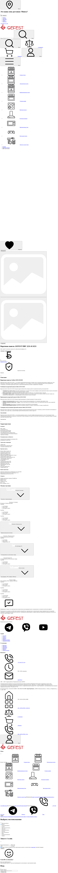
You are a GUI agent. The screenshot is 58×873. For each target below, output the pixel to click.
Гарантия (4, 637)
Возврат (4, 638)
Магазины (5, 19)
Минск (3, 824)
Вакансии (5, 648)
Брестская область (5, 832)
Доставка (4, 18)
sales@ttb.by (20, 679)
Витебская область (5, 830)
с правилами (32, 847)
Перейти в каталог (4, 361)
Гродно (3, 835)
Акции (4, 20)
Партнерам (5, 647)
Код (1, 869)
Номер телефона (3, 870)
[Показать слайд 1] (23, 274)
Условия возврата (23, 805)
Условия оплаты (41, 797)
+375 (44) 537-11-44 (4, 23)
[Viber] (26, 631)
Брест (3, 833)
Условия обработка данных (32, 816)
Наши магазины (47, 797)
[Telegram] (8, 631)
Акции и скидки (6, 650)
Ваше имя (13, 844)
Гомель (3, 826)
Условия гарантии (16, 805)
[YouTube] (43, 631)
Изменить (4, 15)
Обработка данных (6, 640)
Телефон (13, 846)
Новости (4, 649)
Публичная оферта (6, 639)
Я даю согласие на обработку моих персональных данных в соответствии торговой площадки (22, 847)
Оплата (4, 17)
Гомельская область (5, 825)
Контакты (5, 21)
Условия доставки (34, 797)
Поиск (1, 38)
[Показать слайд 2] (23, 320)
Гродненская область (6, 834)
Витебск (3, 831)
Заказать (2, 848)
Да (1, 15)
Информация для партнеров (13, 816)
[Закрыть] (0, 822)
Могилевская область (6, 827)
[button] (23, 172)
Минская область (5, 823)
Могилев (3, 828)
